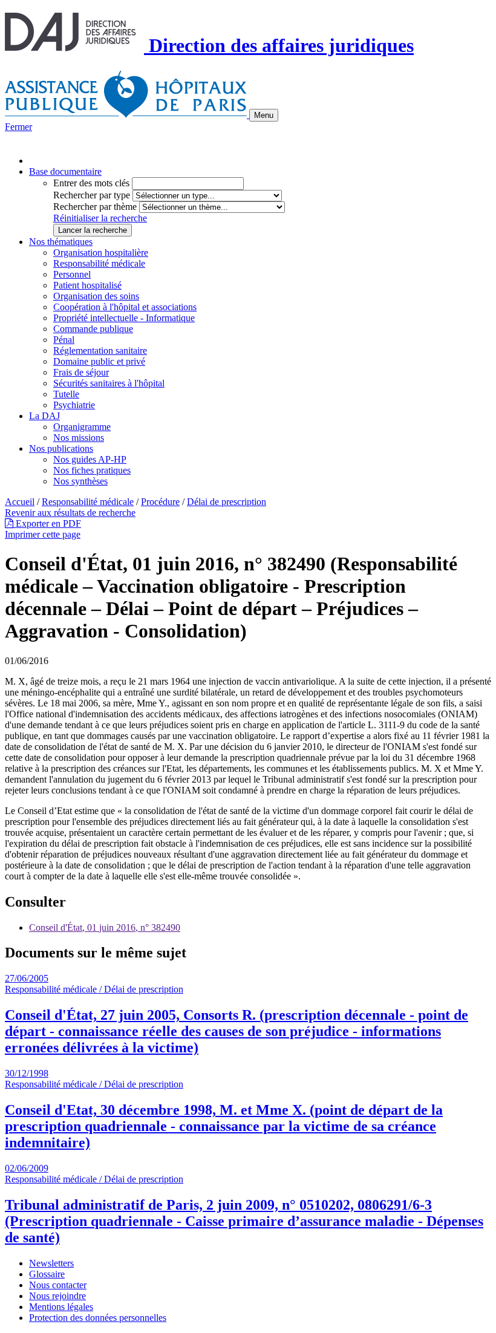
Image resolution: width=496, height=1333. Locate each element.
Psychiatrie (74, 405)
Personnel (72, 274)
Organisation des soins (96, 296)
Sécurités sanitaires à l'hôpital (109, 383)
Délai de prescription (226, 502)
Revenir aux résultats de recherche (70, 512)
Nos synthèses (80, 481)
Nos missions (78, 437)
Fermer (18, 127)
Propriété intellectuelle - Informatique (124, 318)
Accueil (19, 502)
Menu (263, 115)
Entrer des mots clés (91, 183)
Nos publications (61, 448)
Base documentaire (65, 171)
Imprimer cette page (42, 534)
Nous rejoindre (57, 1296)
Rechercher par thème (95, 206)
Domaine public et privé (99, 361)
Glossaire (47, 1274)
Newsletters (51, 1263)
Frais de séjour (81, 372)
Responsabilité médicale (99, 263)
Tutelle (66, 394)
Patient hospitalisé (87, 285)
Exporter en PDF (47, 523)
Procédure (160, 502)
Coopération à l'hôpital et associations (125, 307)
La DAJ (44, 416)
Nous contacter (57, 1285)
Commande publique (93, 329)
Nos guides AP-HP (89, 459)
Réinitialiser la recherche (100, 218)
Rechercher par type (91, 195)
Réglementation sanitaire (100, 350)
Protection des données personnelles (97, 1317)
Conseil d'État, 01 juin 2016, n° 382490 (104, 927)
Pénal (63, 339)
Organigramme (82, 427)
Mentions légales (61, 1307)
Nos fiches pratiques (92, 470)
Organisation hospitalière (100, 252)
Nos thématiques (61, 241)
